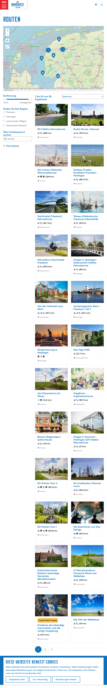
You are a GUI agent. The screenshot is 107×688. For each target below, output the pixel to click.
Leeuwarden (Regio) (16, 121)
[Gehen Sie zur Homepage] (17, 4)
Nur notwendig (40, 679)
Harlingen (11, 116)
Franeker (10, 112)
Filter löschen (12, 146)
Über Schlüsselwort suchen (14, 133)
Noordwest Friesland (16, 125)
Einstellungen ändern (66, 679)
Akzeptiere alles (17, 679)
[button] (41, 59)
